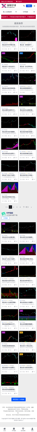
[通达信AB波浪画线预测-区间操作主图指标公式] (9, 79)
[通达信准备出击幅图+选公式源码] (27, 293)
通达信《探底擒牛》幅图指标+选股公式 (27, 45)
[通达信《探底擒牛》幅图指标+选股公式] (27, 35)
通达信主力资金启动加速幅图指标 (27, 346)
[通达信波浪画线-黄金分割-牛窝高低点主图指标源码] (9, 187)
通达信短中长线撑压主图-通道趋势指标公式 (9, 368)
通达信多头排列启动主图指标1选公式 (9, 281)
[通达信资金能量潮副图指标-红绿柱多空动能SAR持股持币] (9, 380)
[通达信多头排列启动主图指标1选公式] (9, 271)
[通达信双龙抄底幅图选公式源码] (9, 122)
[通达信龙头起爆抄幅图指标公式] (27, 100)
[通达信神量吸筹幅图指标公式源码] (27, 314)
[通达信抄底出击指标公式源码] (27, 165)
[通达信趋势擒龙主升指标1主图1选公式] (9, 314)
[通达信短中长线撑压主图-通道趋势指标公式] (9, 358)
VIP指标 (23, 108)
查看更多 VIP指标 (18, 399)
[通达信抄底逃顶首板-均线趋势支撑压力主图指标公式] (27, 122)
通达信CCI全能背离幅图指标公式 (9, 303)
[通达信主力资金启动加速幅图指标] (27, 336)
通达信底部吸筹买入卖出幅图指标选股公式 (27, 89)
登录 (29, 6)
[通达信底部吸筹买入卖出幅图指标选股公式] (27, 79)
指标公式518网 (16, 418)
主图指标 (5, 64)
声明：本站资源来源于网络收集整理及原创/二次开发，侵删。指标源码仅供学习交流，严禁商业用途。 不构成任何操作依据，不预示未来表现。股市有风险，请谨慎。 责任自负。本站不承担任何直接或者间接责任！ (18, 411)
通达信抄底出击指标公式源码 (27, 176)
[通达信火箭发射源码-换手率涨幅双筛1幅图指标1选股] (27, 358)
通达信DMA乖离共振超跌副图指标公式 (9, 45)
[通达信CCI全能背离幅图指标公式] (9, 293)
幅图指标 (5, 43)
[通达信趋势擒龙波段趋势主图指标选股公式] (27, 144)
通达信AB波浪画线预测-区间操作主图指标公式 (9, 89)
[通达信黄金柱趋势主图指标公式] (9, 144)
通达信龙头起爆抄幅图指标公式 (27, 111)
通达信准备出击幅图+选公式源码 (27, 303)
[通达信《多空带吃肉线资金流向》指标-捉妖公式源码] (27, 57)
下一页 (25, 207)
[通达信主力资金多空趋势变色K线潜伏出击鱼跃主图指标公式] (9, 57)
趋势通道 (5, 365)
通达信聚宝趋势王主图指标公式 (9, 111)
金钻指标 (23, 64)
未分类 (23, 279)
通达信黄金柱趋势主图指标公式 (9, 154)
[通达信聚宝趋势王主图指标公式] (9, 100)
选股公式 (12, 43)
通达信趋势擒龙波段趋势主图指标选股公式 (27, 154)
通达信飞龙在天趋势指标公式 (9, 176)
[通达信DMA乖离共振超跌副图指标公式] (9, 35)
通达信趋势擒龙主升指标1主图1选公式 (9, 325)
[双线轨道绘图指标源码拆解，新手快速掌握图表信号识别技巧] (9, 336)
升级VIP (19, 1)
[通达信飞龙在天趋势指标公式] (9, 165)
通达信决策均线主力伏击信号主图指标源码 (27, 281)
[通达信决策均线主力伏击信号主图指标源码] (27, 271)
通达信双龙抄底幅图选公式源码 (9, 132)
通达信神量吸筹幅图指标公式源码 (27, 325)
